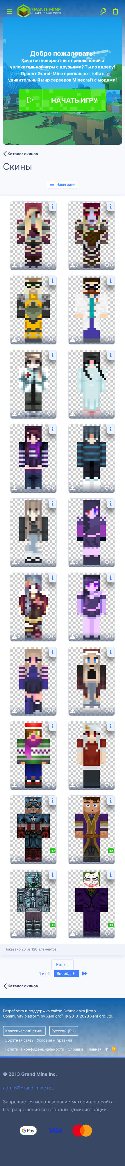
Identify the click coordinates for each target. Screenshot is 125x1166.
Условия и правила (54, 1040)
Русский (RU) (63, 1031)
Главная (94, 1049)
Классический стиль (24, 1031)
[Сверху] (106, 1049)
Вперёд (64, 973)
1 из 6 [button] (44, 973)
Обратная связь (19, 1040)
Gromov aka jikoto (79, 1011)
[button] (9, 11)
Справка (75, 1049)
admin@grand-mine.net (28, 1088)
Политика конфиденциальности (34, 1049)
